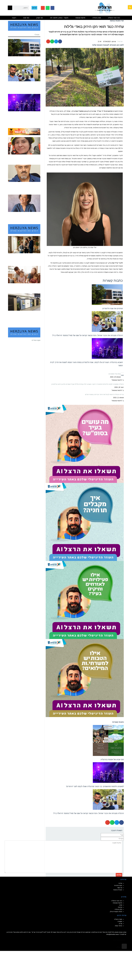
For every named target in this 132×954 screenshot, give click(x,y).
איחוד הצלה (118, 926)
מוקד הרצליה (118, 919)
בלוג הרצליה (118, 909)
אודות (120, 883)
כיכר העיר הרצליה (114, 18)
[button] (130, 7)
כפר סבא (26, 18)
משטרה (120, 921)
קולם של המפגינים (115, 374)
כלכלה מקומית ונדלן (116, 911)
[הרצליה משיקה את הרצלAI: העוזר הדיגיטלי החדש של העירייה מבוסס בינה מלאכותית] (85, 600)
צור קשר (119, 887)
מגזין (120, 905)
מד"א (120, 923)
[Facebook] (52, 8)
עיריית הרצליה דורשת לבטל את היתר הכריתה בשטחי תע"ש (104, 394)
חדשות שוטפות (80, 18)
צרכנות (120, 907)
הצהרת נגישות (117, 890)
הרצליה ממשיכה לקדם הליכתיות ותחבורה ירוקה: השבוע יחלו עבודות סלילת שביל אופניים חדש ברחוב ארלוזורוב (87, 384)
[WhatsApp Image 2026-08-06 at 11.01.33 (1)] (85, 678)
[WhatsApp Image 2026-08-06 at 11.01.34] (85, 444)
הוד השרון (39, 18)
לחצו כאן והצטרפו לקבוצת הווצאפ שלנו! (108, 45)
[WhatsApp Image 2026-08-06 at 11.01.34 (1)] (85, 522)
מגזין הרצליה (97, 18)
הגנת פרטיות (118, 885)
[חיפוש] (10, 8)
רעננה (14, 18)
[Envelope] (43, 8)
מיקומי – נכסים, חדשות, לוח (59, 18)
